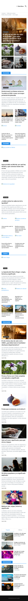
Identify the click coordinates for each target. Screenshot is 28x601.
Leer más (4, 358)
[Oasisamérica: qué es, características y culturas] (7, 309)
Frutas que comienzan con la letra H (20, 52)
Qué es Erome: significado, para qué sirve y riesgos (6, 62)
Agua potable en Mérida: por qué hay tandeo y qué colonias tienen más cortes (14, 166)
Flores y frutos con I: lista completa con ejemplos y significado (7, 49)
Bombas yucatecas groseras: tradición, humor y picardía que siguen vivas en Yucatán (20, 229)
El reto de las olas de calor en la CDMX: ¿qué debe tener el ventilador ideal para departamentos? (13, 38)
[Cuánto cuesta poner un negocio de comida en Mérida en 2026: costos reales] (21, 113)
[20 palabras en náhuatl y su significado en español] (21, 291)
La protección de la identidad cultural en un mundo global (19, 585)
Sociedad (6, 160)
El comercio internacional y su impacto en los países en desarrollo (20, 576)
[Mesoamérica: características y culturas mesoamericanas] (21, 309)
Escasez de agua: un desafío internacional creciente (18, 567)
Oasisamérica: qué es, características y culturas (7, 315)
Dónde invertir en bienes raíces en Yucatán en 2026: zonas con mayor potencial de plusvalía (13, 93)
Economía (6, 87)
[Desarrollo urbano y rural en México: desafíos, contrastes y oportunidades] (7, 238)
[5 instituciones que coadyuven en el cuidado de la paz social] (21, 238)
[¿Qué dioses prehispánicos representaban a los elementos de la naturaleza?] (7, 291)
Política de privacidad (6, 14)
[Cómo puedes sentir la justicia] (7, 221)
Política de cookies (11, 13)
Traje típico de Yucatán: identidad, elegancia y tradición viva (19, 553)
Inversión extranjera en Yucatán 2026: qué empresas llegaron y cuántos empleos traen (20, 136)
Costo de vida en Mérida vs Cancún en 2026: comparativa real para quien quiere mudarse (7, 136)
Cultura (5, 268)
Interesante (5, 31)
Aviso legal (15, 14)
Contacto (4, 13)
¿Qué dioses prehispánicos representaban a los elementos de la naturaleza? (7, 299)
